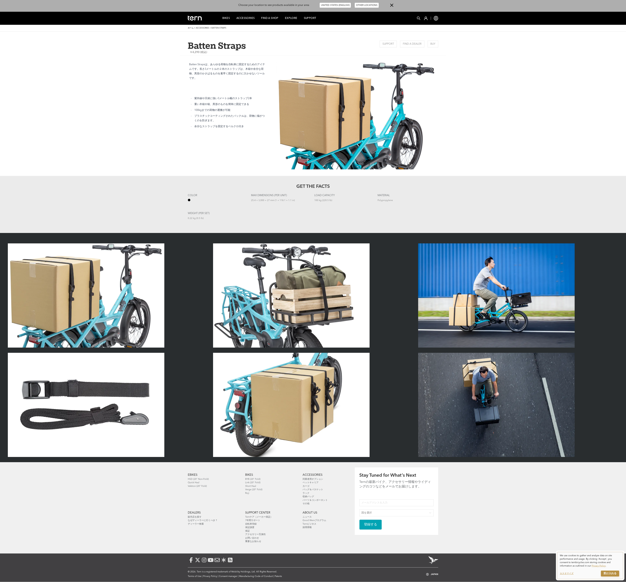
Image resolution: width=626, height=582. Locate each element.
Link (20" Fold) (252, 482)
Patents (278, 576)
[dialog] (590, 565)
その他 (306, 503)
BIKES (249, 474)
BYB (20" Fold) (252, 479)
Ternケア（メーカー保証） (259, 517)
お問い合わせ (252, 538)
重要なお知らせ (253, 541)
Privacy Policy (210, 576)
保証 (247, 531)
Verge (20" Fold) (253, 489)
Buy (432, 44)
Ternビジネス (309, 524)
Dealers (194, 512)
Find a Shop (269, 18)
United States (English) (335, 5)
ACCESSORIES (312, 474)
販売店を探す (194, 517)
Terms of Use (194, 576)
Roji (247, 493)
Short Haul (250, 486)
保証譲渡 (249, 527)
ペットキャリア (311, 482)
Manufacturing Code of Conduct (256, 576)
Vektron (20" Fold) (197, 486)
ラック (306, 493)
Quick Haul (193, 482)
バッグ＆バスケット (313, 489)
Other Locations (366, 5)
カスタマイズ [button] (567, 573)
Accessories (245, 18)
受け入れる (610, 573)
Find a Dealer (412, 44)
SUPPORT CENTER (257, 512)
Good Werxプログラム (314, 520)
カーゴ (306, 486)
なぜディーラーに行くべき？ (202, 520)
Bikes (226, 18)
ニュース (307, 517)
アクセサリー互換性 (255, 534)
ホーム (191, 28)
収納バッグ (308, 496)
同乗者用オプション (313, 479)
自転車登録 (251, 524)
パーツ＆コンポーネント (315, 500)
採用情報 (307, 527)
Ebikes (192, 474)
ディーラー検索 (196, 524)
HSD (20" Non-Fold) (198, 479)
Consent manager (228, 576)
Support (310, 18)
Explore (291, 18)
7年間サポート (252, 520)
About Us (310, 512)
